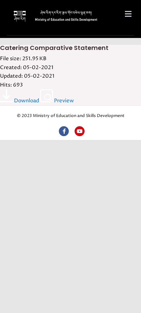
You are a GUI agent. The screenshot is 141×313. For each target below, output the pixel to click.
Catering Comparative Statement (54, 47)
